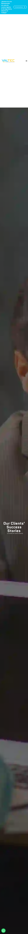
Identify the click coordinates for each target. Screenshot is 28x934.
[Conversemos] (3, 930)
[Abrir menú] (26, 61)
